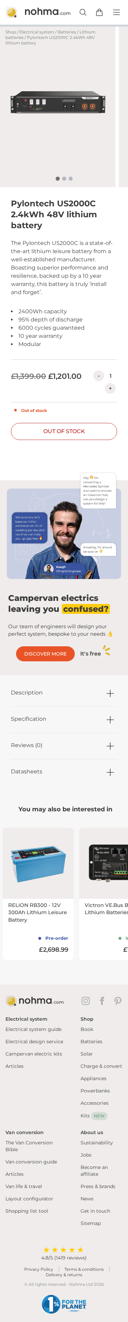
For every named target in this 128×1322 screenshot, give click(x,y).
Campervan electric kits (33, 1054)
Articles (14, 1066)
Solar (87, 1054)
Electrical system (36, 32)
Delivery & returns (64, 1274)
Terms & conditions (84, 1269)
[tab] (58, 179)
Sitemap (91, 1223)
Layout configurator (29, 1199)
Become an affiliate (94, 1170)
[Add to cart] (99, 12)
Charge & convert (101, 1066)
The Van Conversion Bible (29, 1146)
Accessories (95, 1103)
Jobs (86, 1155)
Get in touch (95, 1211)
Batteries (67, 32)
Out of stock (64, 431)
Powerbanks (95, 1091)
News (87, 1199)
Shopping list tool (26, 1211)
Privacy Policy (38, 1269)
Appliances (93, 1078)
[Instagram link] (87, 1001)
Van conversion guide (31, 1162)
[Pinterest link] (118, 1001)
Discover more (45, 654)
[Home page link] (30, 12)
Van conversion (24, 1132)
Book (87, 1029)
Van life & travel (23, 1186)
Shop (10, 32)
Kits (93, 1116)
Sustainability (97, 1143)
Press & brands (98, 1186)
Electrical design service (34, 1041)
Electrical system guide (33, 1029)
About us (92, 1132)
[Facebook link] (103, 1001)
